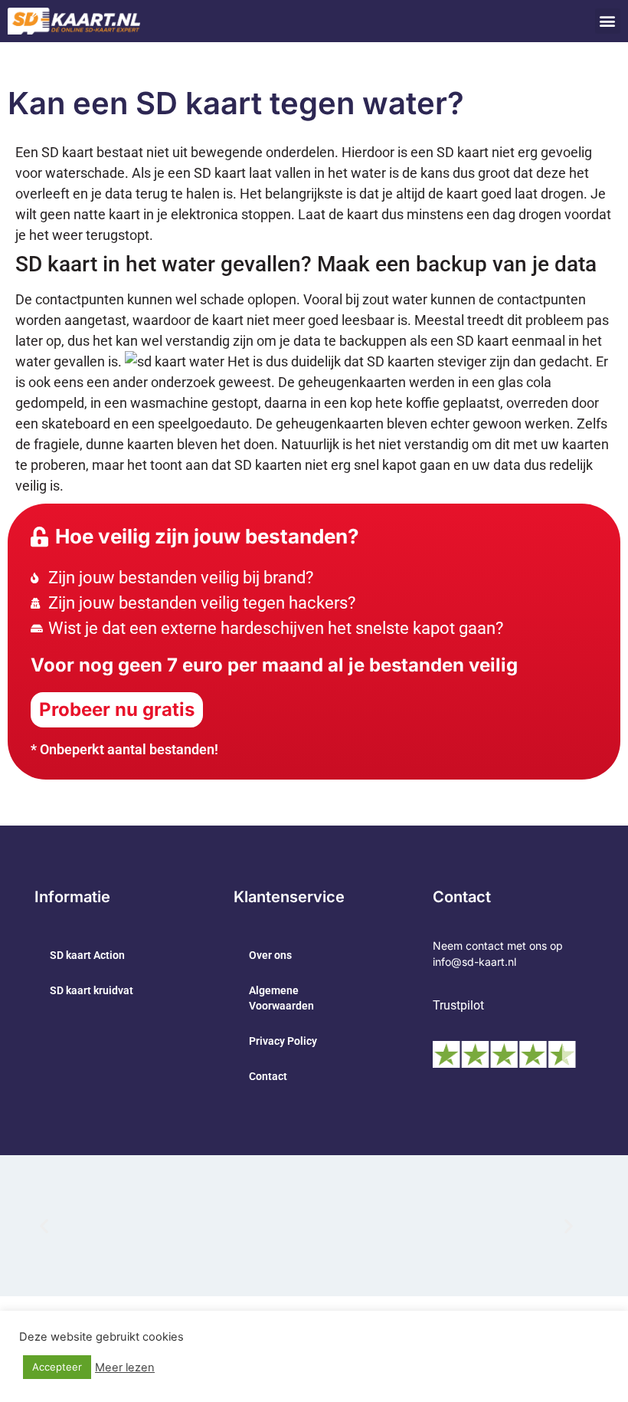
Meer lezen (125, 1367)
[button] (607, 21)
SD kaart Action (87, 955)
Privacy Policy (283, 1041)
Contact (268, 1076)
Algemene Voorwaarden (281, 998)
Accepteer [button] (57, 1367)
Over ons (270, 955)
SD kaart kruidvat (91, 990)
